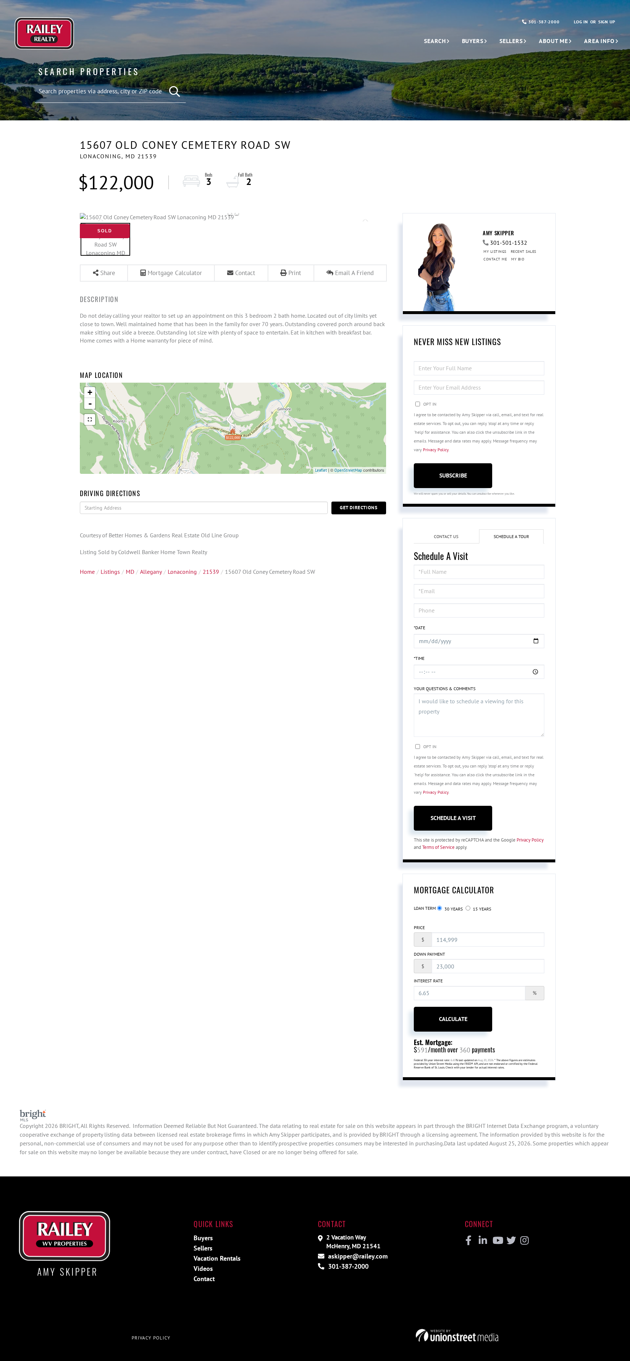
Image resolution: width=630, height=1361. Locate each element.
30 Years (453, 909)
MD (130, 571)
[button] (174, 91)
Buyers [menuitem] (472, 41)
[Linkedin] (482, 1240)
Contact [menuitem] (204, 1279)
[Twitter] (510, 1240)
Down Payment (429, 954)
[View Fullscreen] (89, 419)
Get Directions (359, 507)
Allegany (151, 571)
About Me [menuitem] (553, 41)
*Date (419, 627)
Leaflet (321, 470)
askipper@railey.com (357, 1256)
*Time (419, 658)
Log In (581, 21)
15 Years (481, 909)
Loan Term (425, 908)
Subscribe (453, 475)
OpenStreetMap (348, 470)
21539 (211, 571)
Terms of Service (438, 847)
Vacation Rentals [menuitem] (217, 1258)
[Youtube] (496, 1240)
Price (419, 927)
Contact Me (495, 259)
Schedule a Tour (511, 536)
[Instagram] (524, 1240)
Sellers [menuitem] (511, 41)
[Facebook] (468, 1240)
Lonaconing (182, 571)
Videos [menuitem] (203, 1268)
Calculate (453, 1018)
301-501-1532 (508, 242)
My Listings (494, 251)
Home (87, 571)
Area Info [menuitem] (599, 41)
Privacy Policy (435, 449)
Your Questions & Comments (444, 688)
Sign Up (606, 21)
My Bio (517, 259)
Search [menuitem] (435, 41)
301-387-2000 (543, 21)
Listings (110, 571)
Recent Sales (523, 251)
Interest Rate (428, 980)
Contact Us (446, 536)
